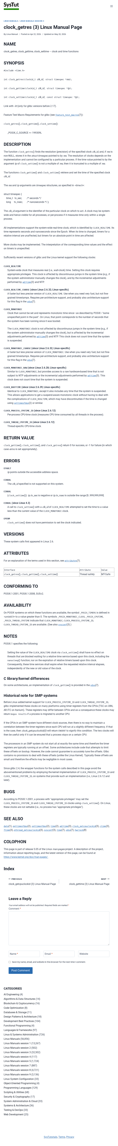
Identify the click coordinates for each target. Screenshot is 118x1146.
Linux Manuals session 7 (17, 1065)
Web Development (13, 1114)
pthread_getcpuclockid (27, 830)
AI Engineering (11, 994)
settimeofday (21, 403)
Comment (15, 908)
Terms (61, 1137)
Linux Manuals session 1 (17, 1043)
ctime (103, 826)
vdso (29, 301)
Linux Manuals (11, 21)
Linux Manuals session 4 (17, 1056)
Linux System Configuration (19, 1079)
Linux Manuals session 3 (32, 21)
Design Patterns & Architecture (20, 1016)
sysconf (62, 624)
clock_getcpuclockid (84, 826)
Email (49, 953)
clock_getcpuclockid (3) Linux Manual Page (32, 882)
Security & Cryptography (17, 1096)
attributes (71, 561)
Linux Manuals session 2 (17, 1047)
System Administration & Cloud (20, 1101)
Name (14, 953)
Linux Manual (12, 34)
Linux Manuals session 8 (17, 1070)
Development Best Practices (19, 1021)
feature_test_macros (67, 115)
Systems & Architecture (16, 1105)
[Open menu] (111, 6)
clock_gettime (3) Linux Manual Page (89, 882)
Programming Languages (17, 1087)
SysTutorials (50, 1137)
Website (83, 953)
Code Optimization (14, 1007)
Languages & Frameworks (18, 1030)
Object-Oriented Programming (20, 1083)
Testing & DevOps (13, 1110)
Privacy (70, 1137)
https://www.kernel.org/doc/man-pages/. (26, 857)
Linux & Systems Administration (21, 1034)
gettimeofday (20, 826)
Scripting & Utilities (14, 1092)
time (53, 826)
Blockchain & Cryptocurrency (19, 1003)
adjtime (26, 282)
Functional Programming (17, 1025)
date (6, 826)
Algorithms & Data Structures (19, 998)
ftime (7, 830)
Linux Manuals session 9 (17, 1074)
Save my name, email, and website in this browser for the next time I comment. (49, 962)
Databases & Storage (15, 1012)
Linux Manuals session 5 (17, 1061)
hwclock (79, 830)
